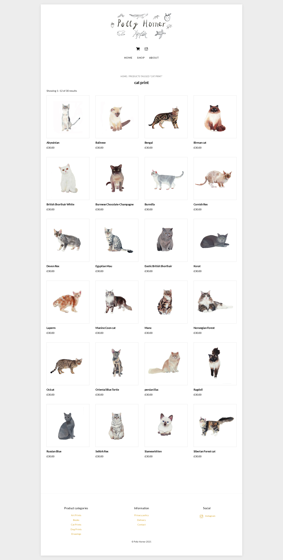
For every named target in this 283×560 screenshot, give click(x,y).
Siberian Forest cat (204, 451)
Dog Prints (76, 529)
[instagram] (146, 48)
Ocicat (50, 389)
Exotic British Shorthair (158, 266)
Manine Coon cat (105, 328)
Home (128, 57)
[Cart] (138, 49)
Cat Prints (76, 524)
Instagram (210, 515)
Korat (197, 266)
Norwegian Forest (204, 328)
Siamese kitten (153, 451)
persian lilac (152, 389)
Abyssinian (53, 142)
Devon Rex (53, 266)
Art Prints (76, 515)
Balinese (100, 142)
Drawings (76, 533)
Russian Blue (54, 451)
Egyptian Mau (103, 266)
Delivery (141, 520)
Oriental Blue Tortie (107, 389)
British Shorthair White (60, 204)
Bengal (149, 142)
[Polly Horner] (141, 40)
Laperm (51, 328)
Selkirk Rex (101, 451)
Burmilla (150, 204)
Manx (148, 328)
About (154, 57)
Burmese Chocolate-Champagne (114, 204)
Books (76, 520)
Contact (141, 524)
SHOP (141, 57)
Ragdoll (198, 389)
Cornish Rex (201, 204)
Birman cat (200, 142)
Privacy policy (141, 515)
